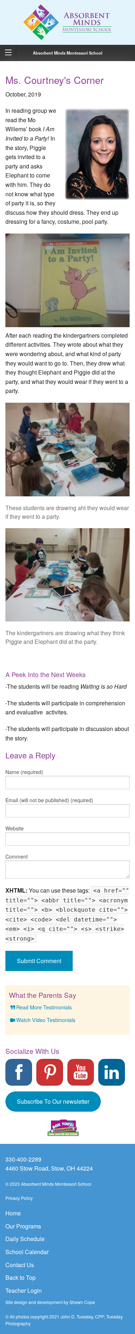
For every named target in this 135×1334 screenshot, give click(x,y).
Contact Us (19, 1265)
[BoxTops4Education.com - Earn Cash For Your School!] (63, 1128)
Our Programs (23, 1226)
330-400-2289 (23, 1159)
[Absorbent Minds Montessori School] (68, 21)
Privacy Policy (19, 1198)
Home (13, 1213)
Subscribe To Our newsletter (53, 1101)
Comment (16, 856)
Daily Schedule (25, 1239)
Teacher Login (23, 1290)
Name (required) (24, 771)
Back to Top (20, 1277)
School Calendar (27, 1252)
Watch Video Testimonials (45, 1019)
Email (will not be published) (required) (49, 800)
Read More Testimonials (44, 1007)
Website (14, 828)
